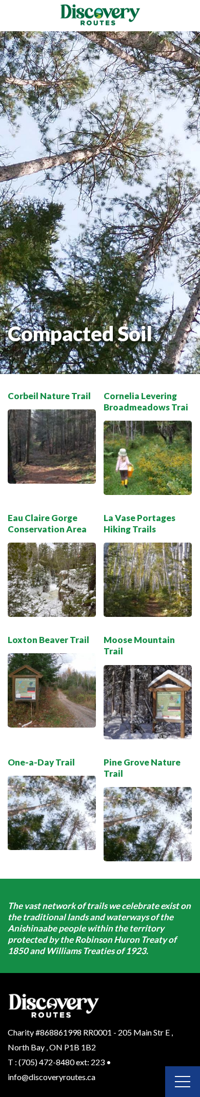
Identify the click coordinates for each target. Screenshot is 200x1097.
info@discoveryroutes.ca (51, 1077)
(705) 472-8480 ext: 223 (61, 1062)
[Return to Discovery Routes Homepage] (100, 15)
